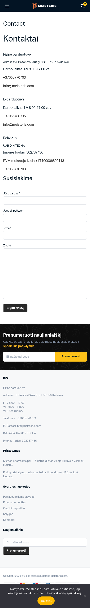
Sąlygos (8, 514)
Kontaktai (9, 520)
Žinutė (7, 245)
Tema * (7, 228)
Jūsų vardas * (11, 193)
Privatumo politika (14, 502)
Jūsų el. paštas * (13, 211)
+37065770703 (14, 77)
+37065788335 (14, 116)
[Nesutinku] (85, 596)
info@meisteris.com (18, 86)
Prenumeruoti (71, 356)
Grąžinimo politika (14, 508)
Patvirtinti (46, 600)
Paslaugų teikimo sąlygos (19, 497)
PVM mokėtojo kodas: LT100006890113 (33, 161)
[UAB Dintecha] (45, 6)
